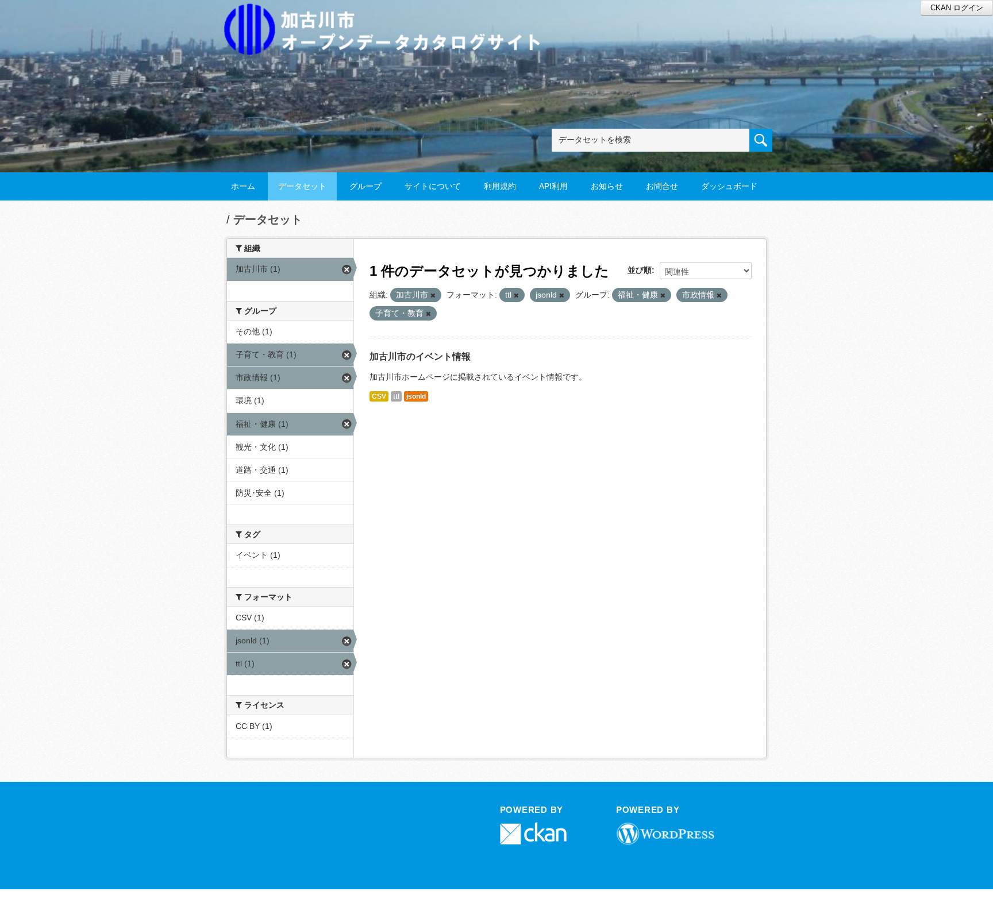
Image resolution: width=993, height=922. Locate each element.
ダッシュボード (729, 186)
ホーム (243, 186)
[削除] (433, 295)
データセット (302, 186)
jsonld (416, 396)
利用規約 (500, 186)
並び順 (640, 270)
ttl (396, 396)
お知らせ (607, 186)
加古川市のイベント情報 (420, 356)
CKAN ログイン (956, 7)
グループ (365, 186)
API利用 (553, 186)
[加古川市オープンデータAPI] (388, 15)
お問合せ (662, 186)
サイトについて (433, 186)
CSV (379, 396)
